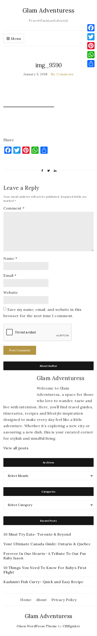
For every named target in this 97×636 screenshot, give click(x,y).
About (41, 599)
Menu (15, 38)
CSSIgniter (71, 626)
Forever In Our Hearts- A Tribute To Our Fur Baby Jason (44, 555)
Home (25, 599)
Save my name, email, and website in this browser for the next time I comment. (42, 312)
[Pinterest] (90, 45)
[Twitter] (90, 36)
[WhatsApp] (90, 54)
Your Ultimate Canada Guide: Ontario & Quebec (47, 544)
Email (9, 275)
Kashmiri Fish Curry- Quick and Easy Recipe (43, 582)
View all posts (15, 448)
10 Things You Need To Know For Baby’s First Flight (45, 569)
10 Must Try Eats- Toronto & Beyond (37, 534)
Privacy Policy (64, 599)
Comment (14, 208)
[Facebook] (90, 27)
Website (10, 292)
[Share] (90, 63)
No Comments (62, 74)
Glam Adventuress (49, 10)
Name (10, 258)
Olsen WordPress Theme (37, 626)
